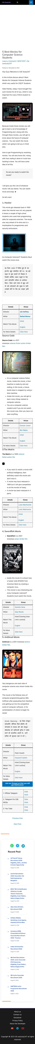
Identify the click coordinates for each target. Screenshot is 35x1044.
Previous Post (17, 818)
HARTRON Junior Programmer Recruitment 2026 (19, 988)
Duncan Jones (25, 425)
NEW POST (21, 61)
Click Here (24, 332)
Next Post (17, 824)
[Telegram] (17, 1028)
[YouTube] (12, 1028)
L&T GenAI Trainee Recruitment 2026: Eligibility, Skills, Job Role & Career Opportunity (19, 861)
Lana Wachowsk (25, 509)
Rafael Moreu (25, 316)
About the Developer (17, 1024)
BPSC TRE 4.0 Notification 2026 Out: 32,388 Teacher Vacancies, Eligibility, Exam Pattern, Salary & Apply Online (19, 893)
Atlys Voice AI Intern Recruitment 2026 (17, 908)
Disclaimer (17, 1018)
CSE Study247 (6, 2)
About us (17, 1012)
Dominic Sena (20, 607)
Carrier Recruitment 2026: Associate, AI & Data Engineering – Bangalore (17, 877)
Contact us (17, 1015)
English (22, 327)
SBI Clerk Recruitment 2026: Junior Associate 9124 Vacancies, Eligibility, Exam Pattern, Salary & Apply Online (18, 962)
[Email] (23, 1028)
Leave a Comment (9, 61)
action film (11, 457)
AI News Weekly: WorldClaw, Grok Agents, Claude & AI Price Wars (19, 920)
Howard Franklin (21, 758)
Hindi (22, 321)
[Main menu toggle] (31, 2)
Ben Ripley (24, 430)
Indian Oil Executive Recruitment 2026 (17, 948)
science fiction (15, 343)
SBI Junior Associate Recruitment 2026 (17, 976)
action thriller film (21, 539)
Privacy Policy (17, 1021)
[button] (17, 2)
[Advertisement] (17, 23)
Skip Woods (19, 612)
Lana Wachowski (25, 505)
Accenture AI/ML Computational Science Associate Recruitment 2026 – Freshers (18, 934)
